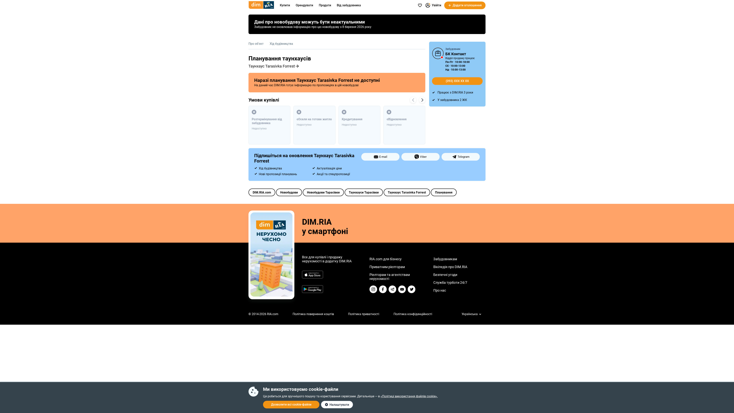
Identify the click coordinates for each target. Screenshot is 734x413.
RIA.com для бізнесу (385, 259)
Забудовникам (445, 259)
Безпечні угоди (445, 275)
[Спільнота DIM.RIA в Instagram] (373, 289)
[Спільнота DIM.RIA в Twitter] (411, 289)
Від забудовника (349, 5)
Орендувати (304, 5)
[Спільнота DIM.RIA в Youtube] (402, 289)
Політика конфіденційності (413, 314)
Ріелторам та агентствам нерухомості (389, 277)
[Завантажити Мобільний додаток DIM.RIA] (271, 295)
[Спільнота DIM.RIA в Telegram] (392, 289)
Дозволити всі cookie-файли (291, 404)
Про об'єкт (256, 44)
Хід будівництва (281, 44)
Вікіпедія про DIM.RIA (450, 267)
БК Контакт (455, 54)
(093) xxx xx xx (457, 81)
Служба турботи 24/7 (450, 282)
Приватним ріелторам (387, 267)
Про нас (439, 290)
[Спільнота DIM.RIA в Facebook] (383, 289)
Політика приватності (363, 314)
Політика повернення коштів (313, 314)
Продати (325, 5)
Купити (285, 5)
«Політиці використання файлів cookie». (409, 396)
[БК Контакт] (438, 53)
